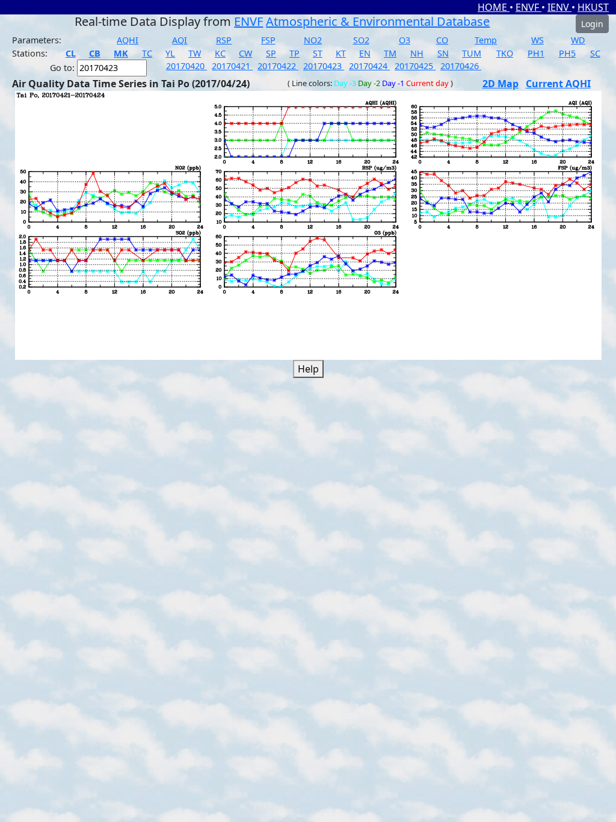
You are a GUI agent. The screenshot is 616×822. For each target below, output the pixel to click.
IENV (559, 7)
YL (170, 53)
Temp (486, 40)
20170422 (277, 66)
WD (578, 40)
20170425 (415, 66)
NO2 (313, 40)
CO (442, 40)
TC (147, 53)
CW (245, 53)
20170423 (323, 66)
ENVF (528, 7)
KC (220, 53)
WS (537, 40)
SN (443, 53)
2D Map (500, 83)
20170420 (186, 66)
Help (308, 368)
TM (390, 53)
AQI (179, 40)
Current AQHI (558, 83)
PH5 (567, 53)
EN (365, 53)
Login (592, 23)
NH (417, 53)
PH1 (536, 53)
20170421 (232, 66)
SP (271, 53)
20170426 (460, 66)
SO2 (361, 40)
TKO (504, 53)
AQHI (127, 40)
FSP (268, 40)
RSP (224, 40)
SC (595, 53)
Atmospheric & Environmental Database (378, 21)
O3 (404, 40)
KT (341, 53)
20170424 (369, 66)
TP (294, 53)
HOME (494, 7)
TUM (471, 53)
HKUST (593, 7)
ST (317, 53)
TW (194, 53)
